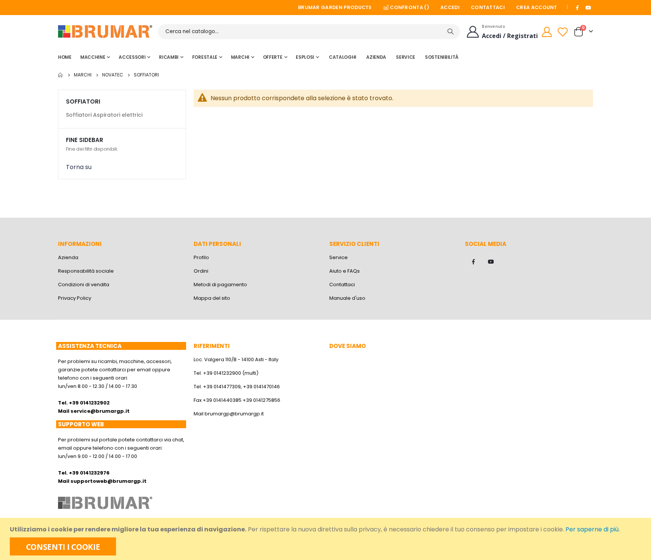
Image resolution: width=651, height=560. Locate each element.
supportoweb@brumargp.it (108, 481)
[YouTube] (588, 7)
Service (338, 257)
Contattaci (488, 7)
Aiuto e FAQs (344, 271)
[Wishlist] (563, 32)
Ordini (201, 271)
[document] (326, 538)
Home (60, 75)
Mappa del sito (212, 298)
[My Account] (546, 32)
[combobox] (309, 31)
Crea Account (536, 7)
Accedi (450, 7)
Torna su (79, 167)
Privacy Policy (74, 298)
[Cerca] (450, 31)
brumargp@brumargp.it (234, 413)
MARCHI (83, 75)
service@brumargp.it (100, 411)
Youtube (490, 261)
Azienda (68, 257)
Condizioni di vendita (83, 284)
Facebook (473, 261)
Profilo (201, 257)
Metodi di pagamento (220, 284)
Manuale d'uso (347, 298)
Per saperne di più (592, 529)
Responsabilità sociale (86, 271)
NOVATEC (112, 75)
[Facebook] (577, 7)
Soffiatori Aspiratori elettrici (104, 115)
